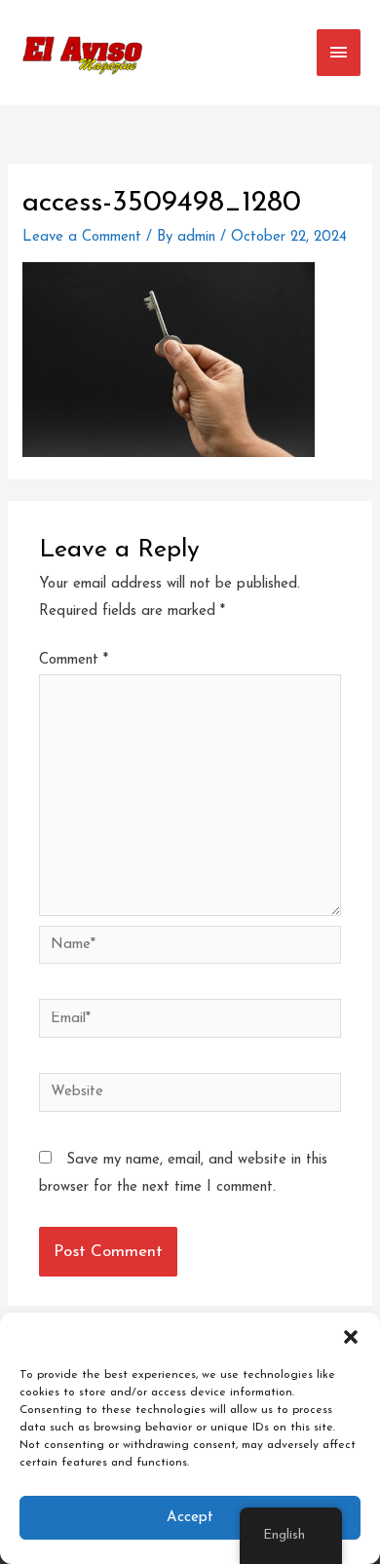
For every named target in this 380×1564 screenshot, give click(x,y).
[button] (351, 1337)
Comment (73, 660)
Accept (190, 1517)
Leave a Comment (81, 237)
